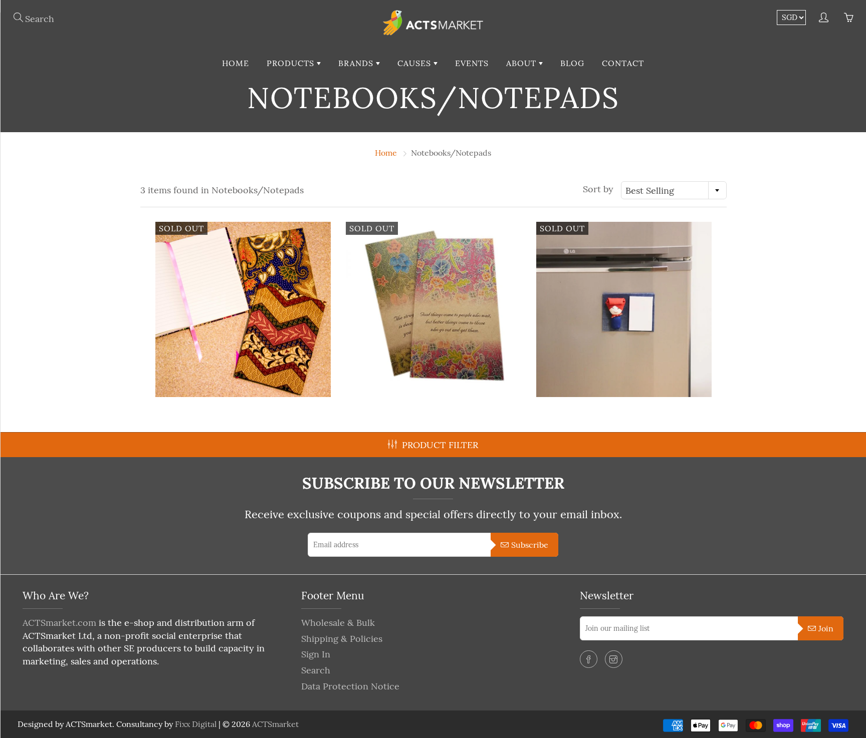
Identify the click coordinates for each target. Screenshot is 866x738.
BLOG (572, 63)
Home (386, 153)
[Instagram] (613, 659)
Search (315, 670)
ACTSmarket (275, 724)
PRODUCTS (292, 63)
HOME (235, 63)
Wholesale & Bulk (338, 622)
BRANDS (357, 63)
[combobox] (674, 190)
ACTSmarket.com (59, 622)
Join (825, 628)
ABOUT (522, 63)
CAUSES (415, 63)
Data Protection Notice (350, 686)
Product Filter (440, 445)
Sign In (315, 654)
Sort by (598, 189)
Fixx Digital (195, 724)
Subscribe (529, 545)
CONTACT (623, 63)
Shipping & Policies (341, 638)
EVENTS (472, 63)
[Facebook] (588, 659)
